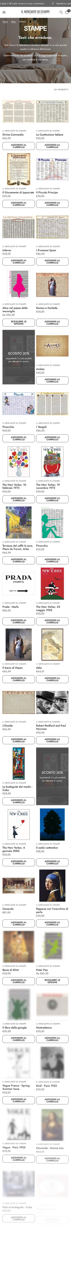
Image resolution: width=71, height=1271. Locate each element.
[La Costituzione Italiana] (52, 111)
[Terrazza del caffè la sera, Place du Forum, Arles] (18, 522)
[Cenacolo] (18, 886)
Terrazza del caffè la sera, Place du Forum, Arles (17, 547)
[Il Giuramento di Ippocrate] (18, 169)
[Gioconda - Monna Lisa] (52, 1123)
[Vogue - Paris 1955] (18, 1123)
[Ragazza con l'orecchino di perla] (52, 886)
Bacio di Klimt (10, 970)
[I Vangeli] (52, 404)
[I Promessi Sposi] (52, 227)
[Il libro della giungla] (18, 1004)
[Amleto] (52, 346)
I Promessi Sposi (46, 250)
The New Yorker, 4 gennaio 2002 (13, 849)
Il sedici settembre (47, 847)
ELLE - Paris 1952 (46, 1085)
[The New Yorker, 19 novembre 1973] (52, 462)
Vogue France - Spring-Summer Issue (16, 1087)
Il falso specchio (45, 1204)
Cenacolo (8, 909)
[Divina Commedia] (18, 111)
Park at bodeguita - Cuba (17, 1204)
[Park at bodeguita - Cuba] (18, 1181)
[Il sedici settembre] (52, 824)
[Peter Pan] (52, 947)
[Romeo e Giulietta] (52, 285)
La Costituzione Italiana (49, 134)
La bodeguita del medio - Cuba (17, 788)
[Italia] (52, 645)
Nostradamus (44, 1027)
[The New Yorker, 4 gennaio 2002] (18, 824)
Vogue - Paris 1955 (13, 1146)
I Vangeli (41, 427)
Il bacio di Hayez (12, 667)
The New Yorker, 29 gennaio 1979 (48, 1264)
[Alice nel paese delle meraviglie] (18, 285)
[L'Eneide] (18, 702)
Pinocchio (8, 427)
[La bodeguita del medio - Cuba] (18, 763)
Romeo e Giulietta (46, 308)
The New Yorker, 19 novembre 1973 (48, 486)
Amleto (40, 369)
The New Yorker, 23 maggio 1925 (48, 608)
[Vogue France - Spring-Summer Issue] (18, 1062)
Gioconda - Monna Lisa (49, 1146)
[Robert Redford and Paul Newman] (52, 702)
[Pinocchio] (18, 404)
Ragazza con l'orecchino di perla (52, 910)
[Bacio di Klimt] (18, 947)
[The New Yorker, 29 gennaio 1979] (52, 1239)
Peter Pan (42, 970)
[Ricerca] (61, 12)
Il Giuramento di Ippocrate (18, 192)
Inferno (6, 250)
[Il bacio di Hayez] (18, 645)
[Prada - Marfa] (18, 584)
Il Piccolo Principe (47, 192)
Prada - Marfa (10, 607)
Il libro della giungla (14, 1027)
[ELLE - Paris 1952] (52, 1062)
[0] (66, 12)
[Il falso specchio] (52, 1181)
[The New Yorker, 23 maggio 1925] (52, 584)
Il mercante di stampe (14, 130)
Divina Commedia (12, 134)
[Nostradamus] (52, 1004)
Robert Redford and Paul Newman (51, 727)
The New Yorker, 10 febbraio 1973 (14, 486)
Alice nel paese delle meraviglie (15, 309)
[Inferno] (18, 227)
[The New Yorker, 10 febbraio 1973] (18, 462)
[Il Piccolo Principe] (52, 169)
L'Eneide (7, 725)
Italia (39, 667)
